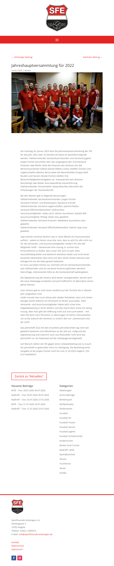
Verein (27, 70)
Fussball (64, 413)
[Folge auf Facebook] (13, 558)
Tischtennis (65, 463)
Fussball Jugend (67, 431)
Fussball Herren (67, 427)
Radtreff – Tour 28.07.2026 (24, 395)
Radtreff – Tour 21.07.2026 (24, 408)
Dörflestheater (67, 404)
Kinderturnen (66, 440)
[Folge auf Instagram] (19, 558)
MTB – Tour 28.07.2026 (22, 390)
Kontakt (15, 542)
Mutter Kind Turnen (69, 445)
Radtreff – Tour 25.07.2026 (24, 399)
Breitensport (66, 399)
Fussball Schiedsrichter (71, 436)
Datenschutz (17, 545)
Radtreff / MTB (67, 450)
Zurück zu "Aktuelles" (29, 376)
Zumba (63, 472)
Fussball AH (65, 417)
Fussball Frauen (67, 422)
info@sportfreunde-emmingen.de (35, 534)
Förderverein (66, 408)
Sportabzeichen (67, 454)
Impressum (17, 549)
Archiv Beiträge (67, 395)
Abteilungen (66, 390)
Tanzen (63, 459)
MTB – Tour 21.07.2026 (22, 404)
